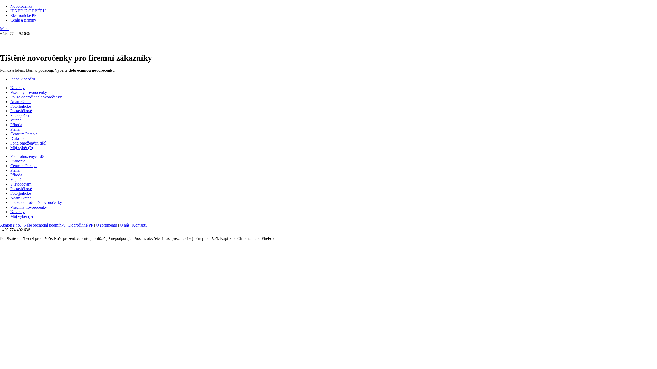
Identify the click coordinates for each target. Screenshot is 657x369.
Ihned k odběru (22, 79)
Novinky (17, 88)
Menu (4, 29)
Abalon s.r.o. (10, 225)
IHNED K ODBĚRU (28, 11)
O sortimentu (106, 225)
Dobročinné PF (80, 225)
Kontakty (139, 225)
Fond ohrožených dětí (28, 143)
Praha (15, 129)
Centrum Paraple (23, 134)
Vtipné (15, 120)
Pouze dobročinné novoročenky (36, 97)
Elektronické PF (23, 15)
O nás (124, 225)
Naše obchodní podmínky (44, 225)
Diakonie (17, 138)
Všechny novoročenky (28, 92)
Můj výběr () (21, 148)
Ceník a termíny (23, 20)
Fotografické (20, 106)
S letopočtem (20, 115)
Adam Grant (20, 101)
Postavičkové (21, 111)
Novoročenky (21, 6)
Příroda (16, 124)
